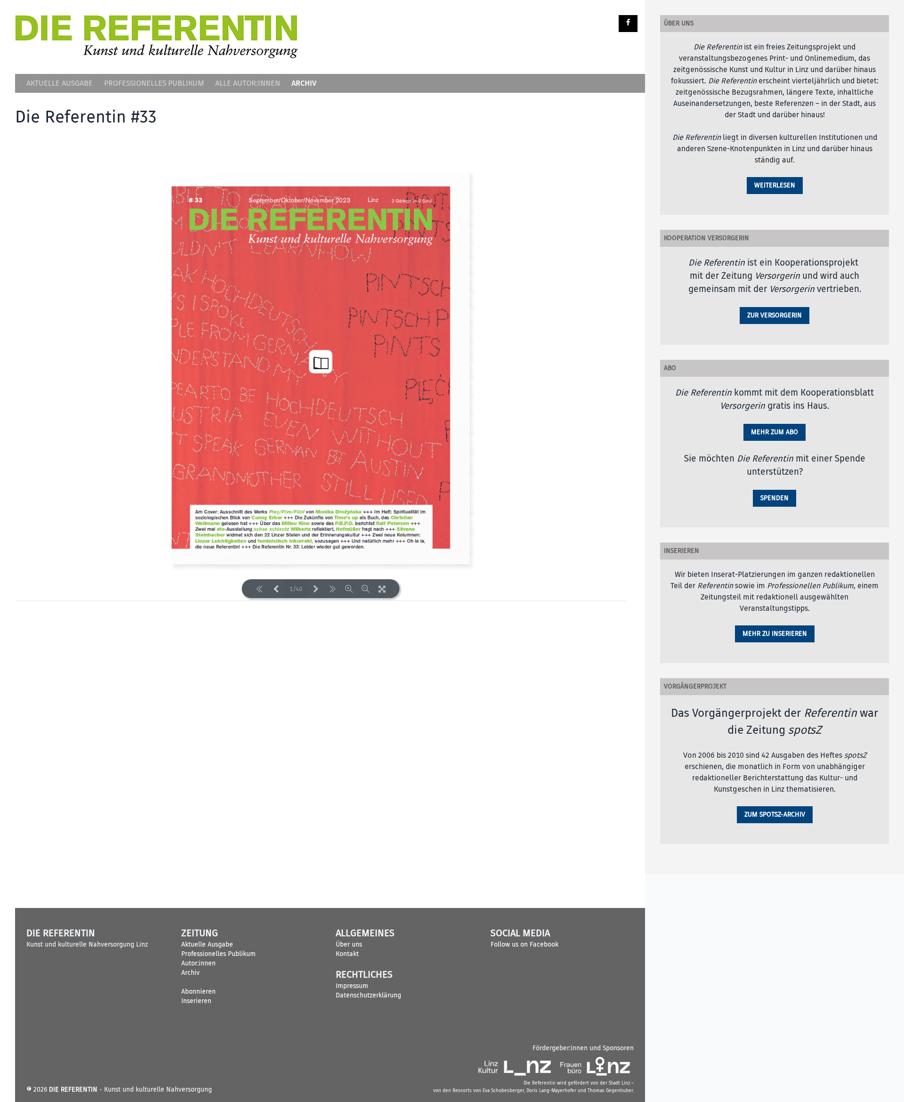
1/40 (296, 589)
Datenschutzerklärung (368, 995)
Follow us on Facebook (524, 944)
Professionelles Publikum (154, 83)
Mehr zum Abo (774, 432)
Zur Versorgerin (774, 315)
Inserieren (196, 1001)
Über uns (349, 944)
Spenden (774, 498)
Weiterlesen (774, 185)
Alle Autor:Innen (247, 83)
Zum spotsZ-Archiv (774, 814)
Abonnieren (198, 992)
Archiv (303, 83)
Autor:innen (198, 963)
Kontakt (347, 954)
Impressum (352, 986)
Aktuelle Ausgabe (59, 83)
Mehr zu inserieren (775, 634)
